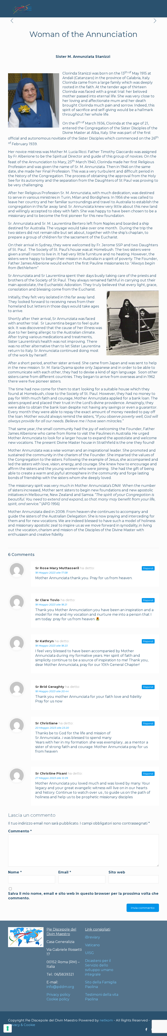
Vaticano (92, 945)
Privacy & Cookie (21, 1025)
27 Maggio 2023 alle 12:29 (51, 778)
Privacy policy (58, 995)
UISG (89, 953)
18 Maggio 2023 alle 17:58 (51, 572)
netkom (106, 1020)
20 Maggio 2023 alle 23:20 (52, 727)
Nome (15, 872)
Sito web (117, 872)
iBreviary (92, 937)
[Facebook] (146, 1029)
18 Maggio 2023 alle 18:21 (51, 604)
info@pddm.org (60, 987)
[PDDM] (21, 8)
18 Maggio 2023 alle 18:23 (51, 645)
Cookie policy (58, 999)
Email (64, 872)
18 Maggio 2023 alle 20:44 (52, 691)
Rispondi (148, 568)
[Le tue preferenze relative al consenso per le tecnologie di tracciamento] (7, 1028)
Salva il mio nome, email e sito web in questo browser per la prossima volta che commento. (83, 895)
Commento (20, 831)
